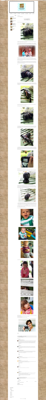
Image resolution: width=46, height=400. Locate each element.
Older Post (35, 381)
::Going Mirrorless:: (12, 390)
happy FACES (18, 13)
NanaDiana (20, 371)
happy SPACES (11, 13)
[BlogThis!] (24, 336)
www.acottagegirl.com (27, 19)
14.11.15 (19, 375)
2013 (10, 392)
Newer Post (18, 381)
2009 (10, 395)
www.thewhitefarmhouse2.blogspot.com (22, 377)
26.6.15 (19, 358)
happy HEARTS (22, 13)
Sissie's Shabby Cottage (21, 350)
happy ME (33, 13)
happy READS (26, 13)
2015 (10, 389)
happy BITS (30, 13)
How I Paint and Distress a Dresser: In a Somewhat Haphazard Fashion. (14, 24)
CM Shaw (19, 345)
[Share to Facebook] (25, 336)
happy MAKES (14, 13)
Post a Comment (19, 380)
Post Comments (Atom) (22, 382)
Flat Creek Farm (20, 356)
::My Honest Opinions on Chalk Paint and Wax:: (14, 18)
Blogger (25, 398)
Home (27, 381)
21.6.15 (19, 348)
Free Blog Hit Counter (11, 397)
